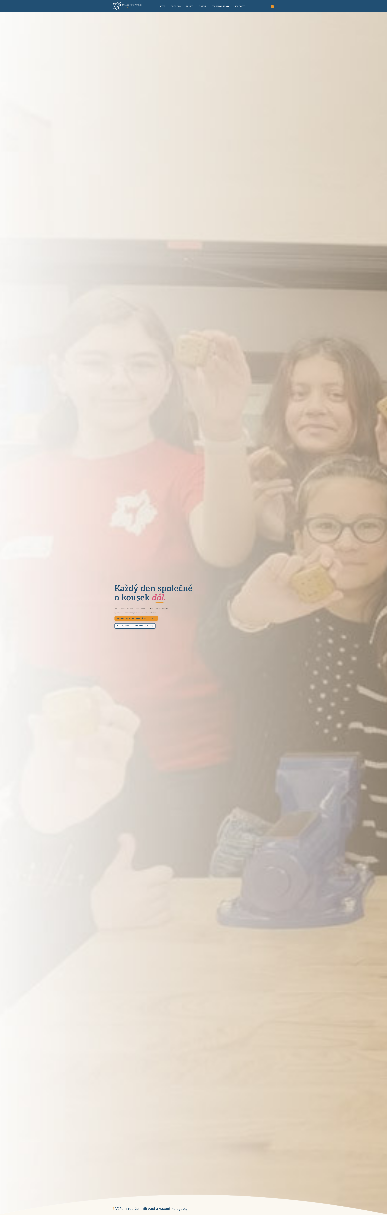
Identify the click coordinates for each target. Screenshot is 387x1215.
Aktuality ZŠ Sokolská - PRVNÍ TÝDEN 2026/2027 (136, 618)
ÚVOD (162, 6)
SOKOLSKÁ (176, 6)
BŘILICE (189, 6)
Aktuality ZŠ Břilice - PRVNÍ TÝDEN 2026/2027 (135, 626)
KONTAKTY (240, 6)
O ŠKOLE (202, 6)
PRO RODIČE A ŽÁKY (220, 6)
